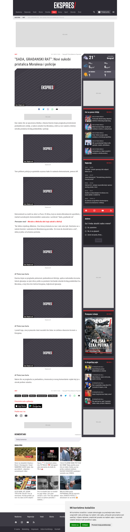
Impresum (34, 529)
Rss (111, 210)
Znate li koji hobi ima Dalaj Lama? (98, 393)
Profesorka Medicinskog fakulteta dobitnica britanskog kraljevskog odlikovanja (98, 119)
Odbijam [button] (85, 525)
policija (17, 396)
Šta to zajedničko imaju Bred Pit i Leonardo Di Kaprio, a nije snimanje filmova (98, 385)
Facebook (16, 415)
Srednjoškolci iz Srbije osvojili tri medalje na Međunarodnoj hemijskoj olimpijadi (98, 151)
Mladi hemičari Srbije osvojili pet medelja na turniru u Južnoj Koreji (98, 127)
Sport (66, 12)
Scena (60, 12)
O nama (17, 529)
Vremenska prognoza (98, 57)
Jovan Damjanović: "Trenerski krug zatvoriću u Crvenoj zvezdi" (98, 177)
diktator (32, 396)
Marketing (25, 529)
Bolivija (25, 396)
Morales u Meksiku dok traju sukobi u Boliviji (44, 221)
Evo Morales (53, 396)
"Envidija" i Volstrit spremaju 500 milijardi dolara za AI (98, 169)
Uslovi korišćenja (47, 529)
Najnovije (27, 12)
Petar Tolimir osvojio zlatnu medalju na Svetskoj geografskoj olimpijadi (98, 135)
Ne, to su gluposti (93, 231)
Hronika (47, 12)
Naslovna (19, 12)
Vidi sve (109, 112)
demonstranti (41, 396)
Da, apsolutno (92, 227)
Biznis (41, 12)
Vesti (34, 12)
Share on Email (57, 109)
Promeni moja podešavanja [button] (101, 525)
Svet (54, 12)
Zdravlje (73, 12)
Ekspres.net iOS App (21, 406)
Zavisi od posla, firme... (95, 235)
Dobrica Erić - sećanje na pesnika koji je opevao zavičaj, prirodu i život (98, 185)
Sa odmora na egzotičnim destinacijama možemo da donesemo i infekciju (98, 201)
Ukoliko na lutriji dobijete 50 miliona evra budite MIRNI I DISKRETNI (98, 193)
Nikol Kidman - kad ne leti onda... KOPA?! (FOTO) (98, 377)
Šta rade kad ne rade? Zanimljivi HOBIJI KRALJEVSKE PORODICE (98, 401)
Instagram (21, 415)
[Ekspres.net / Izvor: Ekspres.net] (48, 148)
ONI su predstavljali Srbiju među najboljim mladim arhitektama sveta (98, 143)
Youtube (26, 415)
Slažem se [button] (75, 525)
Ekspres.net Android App (35, 406)
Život (79, 12)
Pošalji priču (105, 12)
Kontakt (57, 529)
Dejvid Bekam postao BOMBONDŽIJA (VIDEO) (98, 369)
